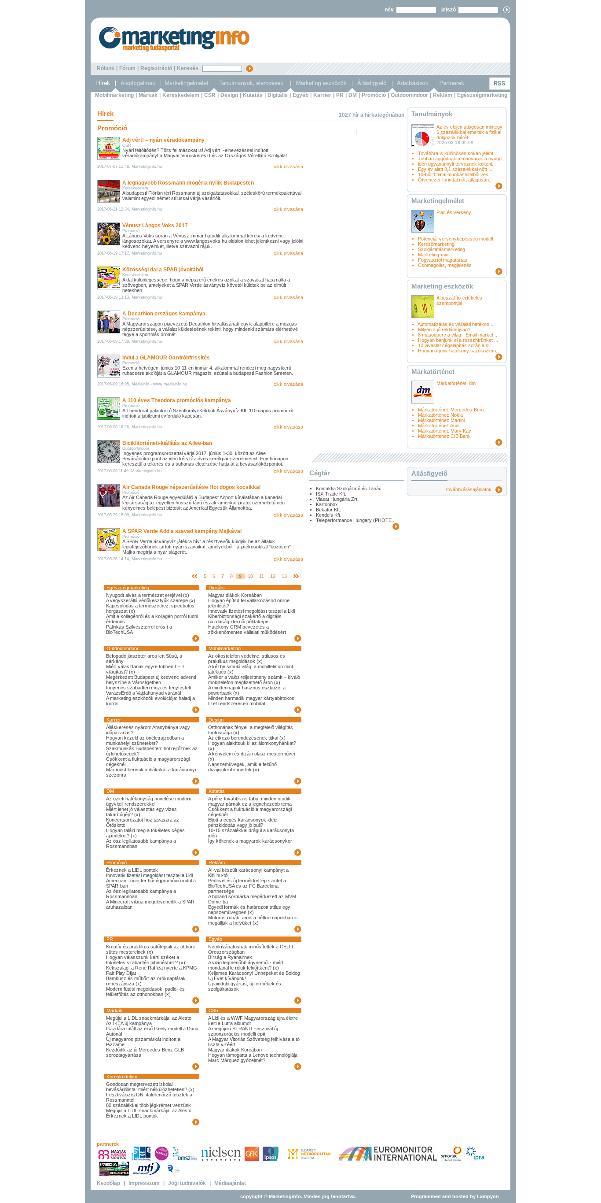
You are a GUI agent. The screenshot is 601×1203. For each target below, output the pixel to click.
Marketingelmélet (437, 200)
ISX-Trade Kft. (331, 493)
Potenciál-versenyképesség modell (455, 238)
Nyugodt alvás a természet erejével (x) (147, 595)
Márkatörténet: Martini (441, 420)
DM (352, 95)
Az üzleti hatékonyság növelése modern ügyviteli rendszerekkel (148, 801)
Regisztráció (156, 68)
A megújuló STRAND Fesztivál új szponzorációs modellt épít (243, 1031)
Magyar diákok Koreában (235, 595)
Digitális (278, 95)
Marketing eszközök (442, 286)
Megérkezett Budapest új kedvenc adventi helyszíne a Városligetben (151, 679)
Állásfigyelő (429, 473)
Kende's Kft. (328, 515)
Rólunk (105, 68)
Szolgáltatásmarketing (441, 249)
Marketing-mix (433, 254)
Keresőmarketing (436, 244)
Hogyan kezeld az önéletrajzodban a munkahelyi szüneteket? (145, 740)
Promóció (374, 95)
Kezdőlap (108, 1183)
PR (340, 95)
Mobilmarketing (114, 95)
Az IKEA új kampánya (129, 1023)
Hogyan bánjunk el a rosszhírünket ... (458, 340)
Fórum (127, 68)
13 (284, 576)
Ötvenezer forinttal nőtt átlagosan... (455, 179)
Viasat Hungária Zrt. (337, 499)
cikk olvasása (288, 166)
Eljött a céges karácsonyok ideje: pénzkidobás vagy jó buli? (243, 822)
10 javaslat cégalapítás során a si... (455, 345)
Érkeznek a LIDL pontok (132, 870)
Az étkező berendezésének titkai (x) (247, 737)
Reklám (442, 95)
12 (272, 576)
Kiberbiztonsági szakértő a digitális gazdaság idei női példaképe (245, 619)
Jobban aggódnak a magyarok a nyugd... (462, 158)
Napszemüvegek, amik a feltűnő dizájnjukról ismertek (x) (242, 767)
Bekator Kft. (328, 509)
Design (229, 95)
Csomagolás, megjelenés (445, 265)
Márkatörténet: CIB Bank (444, 436)
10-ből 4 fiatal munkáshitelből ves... (455, 174)
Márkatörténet (432, 371)
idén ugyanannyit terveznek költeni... (457, 164)
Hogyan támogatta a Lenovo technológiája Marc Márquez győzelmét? (252, 1057)
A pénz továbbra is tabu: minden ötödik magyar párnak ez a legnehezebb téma (250, 801)
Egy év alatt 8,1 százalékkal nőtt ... (455, 169)
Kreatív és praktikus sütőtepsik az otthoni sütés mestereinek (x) (150, 949)
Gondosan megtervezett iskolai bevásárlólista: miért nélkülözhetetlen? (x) (150, 1086)
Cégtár (319, 473)
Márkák (148, 95)
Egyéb (300, 95)
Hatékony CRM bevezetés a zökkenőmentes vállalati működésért (247, 629)
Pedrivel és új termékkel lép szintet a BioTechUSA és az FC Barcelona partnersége (247, 886)
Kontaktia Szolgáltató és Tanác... (350, 488)
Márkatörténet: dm (456, 383)
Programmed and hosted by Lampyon (455, 1196)
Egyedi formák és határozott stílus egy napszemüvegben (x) (249, 909)
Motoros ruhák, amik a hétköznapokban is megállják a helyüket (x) (253, 920)
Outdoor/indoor (409, 95)
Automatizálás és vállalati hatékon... (455, 324)
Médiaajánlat (230, 1183)
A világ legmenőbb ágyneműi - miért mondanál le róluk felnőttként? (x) (245, 965)
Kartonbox (327, 504)
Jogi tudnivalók (187, 1183)
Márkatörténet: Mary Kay (444, 430)
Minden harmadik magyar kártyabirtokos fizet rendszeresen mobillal (251, 701)
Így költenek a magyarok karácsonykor (250, 841)
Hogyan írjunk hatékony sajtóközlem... (459, 350)
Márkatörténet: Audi (438, 425)
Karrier (322, 95)
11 (261, 576)
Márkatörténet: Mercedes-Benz (451, 409)
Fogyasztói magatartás (442, 260)
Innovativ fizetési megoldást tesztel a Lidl (251, 611)
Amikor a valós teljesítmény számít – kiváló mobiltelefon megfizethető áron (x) (254, 679)
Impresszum (144, 1183)
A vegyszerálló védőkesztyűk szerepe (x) (150, 600)
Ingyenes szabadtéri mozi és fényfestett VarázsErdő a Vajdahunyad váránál (148, 690)
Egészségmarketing (482, 95)
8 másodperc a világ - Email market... (457, 334)
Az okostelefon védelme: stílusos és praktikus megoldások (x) (246, 658)
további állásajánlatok (470, 489)
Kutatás (253, 95)
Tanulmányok (431, 114)
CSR (210, 95)
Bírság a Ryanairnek (230, 957)
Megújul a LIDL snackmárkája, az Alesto (148, 1018)
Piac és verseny (453, 212)
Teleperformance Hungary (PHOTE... (356, 520)
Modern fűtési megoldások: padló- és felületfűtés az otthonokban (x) (145, 991)
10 (250, 576)
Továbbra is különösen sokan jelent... (457, 153)
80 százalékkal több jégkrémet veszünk (148, 1105)
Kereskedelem (180, 95)
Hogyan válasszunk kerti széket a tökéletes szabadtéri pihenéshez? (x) (145, 960)
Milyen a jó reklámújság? (444, 329)
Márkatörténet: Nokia (440, 415)
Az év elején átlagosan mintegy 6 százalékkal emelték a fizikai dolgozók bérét (469, 132)
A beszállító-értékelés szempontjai (459, 300)
